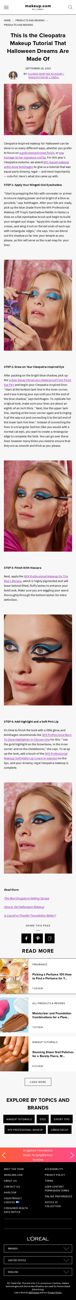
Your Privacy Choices (13, 1200)
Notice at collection (53, 1204)
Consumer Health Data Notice (16, 1210)
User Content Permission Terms (57, 1188)
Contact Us (12, 1186)
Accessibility (54, 1169)
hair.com (10, 1192)
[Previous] (4, 1155)
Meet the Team (14, 1169)
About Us (10, 1180)
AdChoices (33, 1292)
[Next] (72, 1155)
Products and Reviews (29, 20)
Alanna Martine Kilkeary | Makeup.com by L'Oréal (46, 75)
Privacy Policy (55, 1175)
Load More (38, 1082)
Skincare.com (13, 1175)
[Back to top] (67, 1291)
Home (7, 20)
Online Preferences (58, 1196)
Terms (49, 1180)
